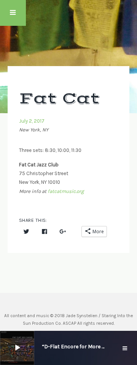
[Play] (17, 348)
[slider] (37, 347)
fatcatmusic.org (66, 191)
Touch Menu (13, 13)
